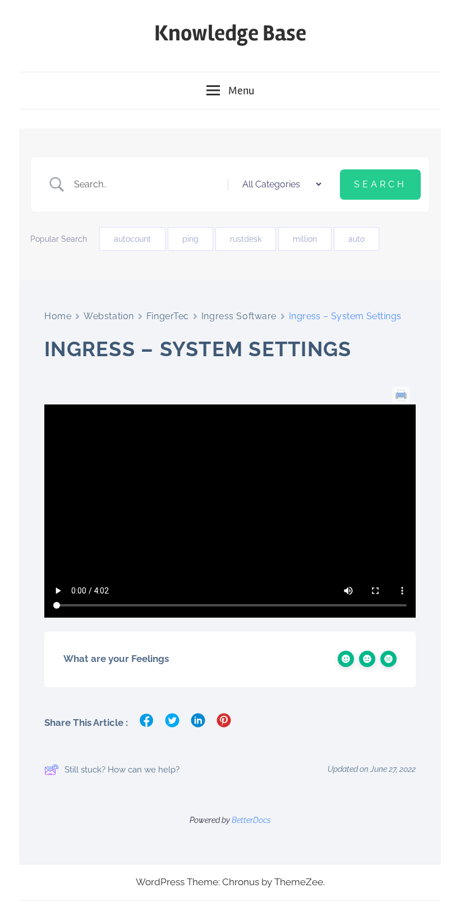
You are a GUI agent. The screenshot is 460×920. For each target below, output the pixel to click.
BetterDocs (251, 820)
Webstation (109, 316)
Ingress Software (239, 316)
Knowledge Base (230, 33)
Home (57, 316)
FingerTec (167, 316)
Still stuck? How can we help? (122, 770)
